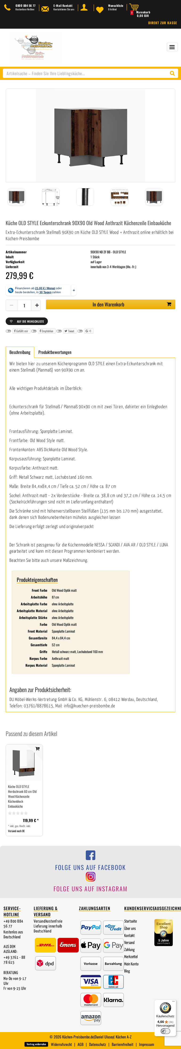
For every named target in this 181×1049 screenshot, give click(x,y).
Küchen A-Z (124, 1037)
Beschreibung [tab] (19, 352)
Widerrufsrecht (61, 1044)
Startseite (130, 922)
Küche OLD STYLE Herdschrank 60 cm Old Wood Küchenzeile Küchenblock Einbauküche (22, 796)
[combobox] (90, 73)
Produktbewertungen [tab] (54, 352)
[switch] (165, 1031)
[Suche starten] (173, 73)
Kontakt (129, 936)
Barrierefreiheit (122, 1044)
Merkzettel (131, 957)
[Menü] (173, 1002)
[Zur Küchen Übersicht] (36, 47)
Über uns (130, 929)
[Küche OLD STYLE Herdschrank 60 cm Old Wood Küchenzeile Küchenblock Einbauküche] (24, 763)
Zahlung (129, 950)
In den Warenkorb (108, 304)
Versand (129, 943)
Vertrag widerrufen (36, 1044)
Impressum (146, 1044)
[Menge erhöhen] (37, 305)
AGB (80, 1044)
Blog (127, 971)
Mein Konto (131, 964)
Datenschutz (97, 1044)
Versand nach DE (16, 831)
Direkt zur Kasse (162, 22)
